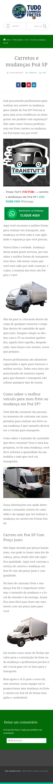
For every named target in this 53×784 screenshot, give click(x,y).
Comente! (32, 73)
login (24, 730)
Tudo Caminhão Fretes (13, 771)
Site (44, 73)
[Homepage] (26, 11)
